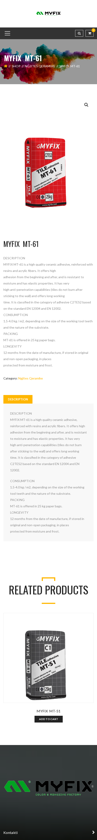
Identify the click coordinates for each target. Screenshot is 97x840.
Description (18, 399)
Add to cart (48, 719)
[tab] (17, 399)
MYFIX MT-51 (48, 711)
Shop (16, 66)
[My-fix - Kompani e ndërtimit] (48, 13)
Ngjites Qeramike (40, 66)
